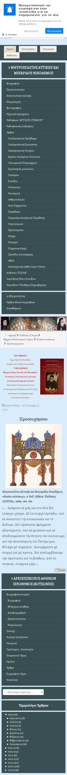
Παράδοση (13, 212)
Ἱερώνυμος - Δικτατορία (20, 649)
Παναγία (12, 242)
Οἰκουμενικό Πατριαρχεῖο (22, 163)
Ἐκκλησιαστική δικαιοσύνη (22, 144)
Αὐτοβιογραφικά (16, 613)
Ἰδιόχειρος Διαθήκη (18, 606)
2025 (9, 748)
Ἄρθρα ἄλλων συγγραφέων (21, 302)
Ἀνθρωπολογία (16, 199)
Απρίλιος (13, 733)
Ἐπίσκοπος (13, 187)
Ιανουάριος (14, 744)
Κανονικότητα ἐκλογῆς (19, 96)
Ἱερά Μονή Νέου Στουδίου (21, 279)
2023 (9, 755)
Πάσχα (11, 236)
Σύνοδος (12, 181)
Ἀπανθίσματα (14, 308)
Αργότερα (31, 31)
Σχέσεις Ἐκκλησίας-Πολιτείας (23, 157)
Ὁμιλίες (11, 661)
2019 (9, 770)
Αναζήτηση (12, 55)
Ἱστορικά (12, 643)
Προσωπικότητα (16, 89)
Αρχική (10, 49)
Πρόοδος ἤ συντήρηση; (20, 254)
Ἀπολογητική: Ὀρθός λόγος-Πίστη (26, 267)
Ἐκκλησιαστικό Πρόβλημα (22, 138)
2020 (9, 766)
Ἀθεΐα (10, 260)
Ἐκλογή (11, 631)
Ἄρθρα (10, 132)
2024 (9, 751)
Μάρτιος (13, 737)
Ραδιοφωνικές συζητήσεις (20, 126)
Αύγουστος (14, 718)
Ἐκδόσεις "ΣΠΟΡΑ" (17, 273)
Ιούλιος (12, 722)
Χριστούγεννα (15, 230)
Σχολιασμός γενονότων (20, 169)
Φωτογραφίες (14, 108)
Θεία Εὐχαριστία (16, 205)
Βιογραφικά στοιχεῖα (18, 594)
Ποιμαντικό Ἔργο (16, 655)
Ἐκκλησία (13, 175)
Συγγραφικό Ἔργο (16, 674)
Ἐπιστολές (12, 680)
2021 (9, 762)
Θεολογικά (13, 193)
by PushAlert (11, 34)
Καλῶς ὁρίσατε (28, 49)
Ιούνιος (12, 725)
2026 (9, 714)
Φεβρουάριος (15, 740)
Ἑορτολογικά (15, 224)
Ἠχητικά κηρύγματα (18, 114)
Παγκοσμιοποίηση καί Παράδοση (26, 218)
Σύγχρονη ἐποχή (16, 248)
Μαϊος (12, 729)
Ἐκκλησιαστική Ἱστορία (20, 150)
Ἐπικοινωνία (48, 49)
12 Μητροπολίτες (16, 296)
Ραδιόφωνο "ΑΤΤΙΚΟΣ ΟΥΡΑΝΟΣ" (25, 120)
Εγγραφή (54, 31)
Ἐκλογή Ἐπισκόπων (17, 637)
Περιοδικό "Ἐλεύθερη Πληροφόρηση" (27, 285)
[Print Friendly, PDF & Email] (60, 570)
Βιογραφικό (13, 83)
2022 (9, 759)
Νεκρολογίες (14, 102)
